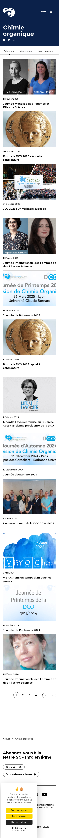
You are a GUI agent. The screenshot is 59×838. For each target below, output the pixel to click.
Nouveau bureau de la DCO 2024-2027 (28, 523)
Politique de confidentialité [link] (19, 829)
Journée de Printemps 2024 (21, 630)
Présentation (25, 51)
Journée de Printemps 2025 (21, 315)
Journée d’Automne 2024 (20, 474)
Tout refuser (19, 816)
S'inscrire (11, 767)
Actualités (9, 51)
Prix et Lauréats (45, 51)
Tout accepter (19, 810)
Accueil (6, 739)
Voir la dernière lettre (19, 774)
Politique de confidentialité (38, 805)
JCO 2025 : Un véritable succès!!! (24, 208)
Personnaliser (19, 822)
